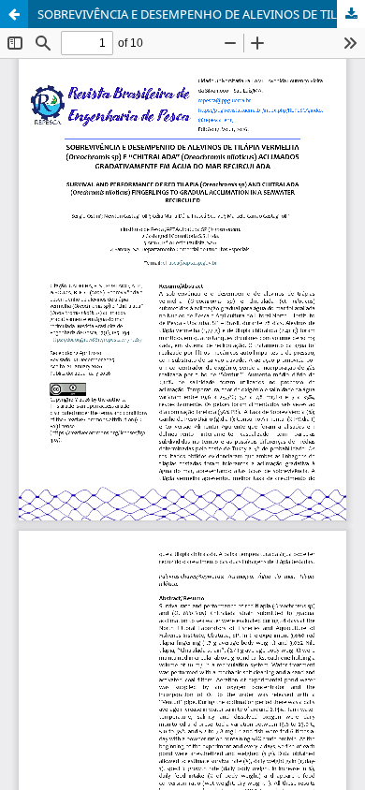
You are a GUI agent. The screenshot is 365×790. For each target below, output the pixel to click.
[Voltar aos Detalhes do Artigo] (14, 14)
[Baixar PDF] (351, 14)
